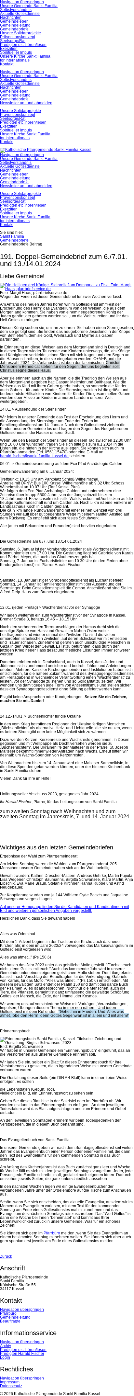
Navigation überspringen (22, 72)
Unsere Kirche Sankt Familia (25, 56)
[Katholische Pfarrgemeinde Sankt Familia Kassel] (45, 149)
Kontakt (6, 64)
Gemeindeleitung (15, 25)
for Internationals (15, 60)
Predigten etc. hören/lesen (23, 44)
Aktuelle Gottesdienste (20, 13)
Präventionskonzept (17, 37)
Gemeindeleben (14, 21)
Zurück (6, 1256)
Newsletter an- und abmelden (26, 103)
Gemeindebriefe (14, 29)
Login (5, 1357)
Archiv (5, 1346)
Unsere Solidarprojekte (20, 33)
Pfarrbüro (52, 1233)
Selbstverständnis (16, 9)
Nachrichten (10, 17)
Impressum (10, 1382)
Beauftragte (10, 1321)
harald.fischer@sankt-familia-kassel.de (34, 456)
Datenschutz (11, 1386)
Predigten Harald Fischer (22, 1353)
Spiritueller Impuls (16, 52)
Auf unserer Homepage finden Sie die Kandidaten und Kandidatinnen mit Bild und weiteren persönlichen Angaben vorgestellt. (64, 908)
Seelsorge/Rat (12, 41)
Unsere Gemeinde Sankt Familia (29, 6)
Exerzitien (9, 48)
